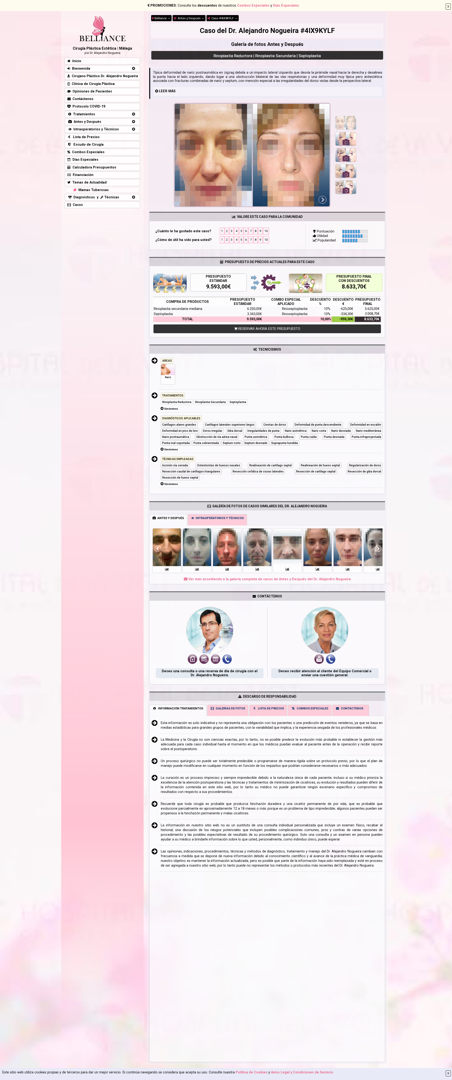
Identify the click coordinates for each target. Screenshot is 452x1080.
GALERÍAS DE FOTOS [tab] (229, 708)
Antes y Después (188, 18)
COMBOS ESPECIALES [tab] (311, 708)
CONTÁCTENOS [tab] (351, 708)
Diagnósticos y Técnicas (95, 197)
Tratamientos (83, 114)
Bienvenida (80, 69)
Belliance (160, 18)
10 (266, 231)
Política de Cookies (251, 1072)
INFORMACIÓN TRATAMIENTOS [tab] (180, 708)
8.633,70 (352, 287)
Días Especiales (286, 6)
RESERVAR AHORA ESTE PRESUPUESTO (268, 329)
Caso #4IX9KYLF (222, 18)
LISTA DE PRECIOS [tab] (270, 708)
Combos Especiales (253, 6)
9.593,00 (217, 287)
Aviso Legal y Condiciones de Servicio (302, 1072)
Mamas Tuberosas (93, 190)
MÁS (172, 91)
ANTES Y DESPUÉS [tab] (170, 518)
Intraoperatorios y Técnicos (95, 129)
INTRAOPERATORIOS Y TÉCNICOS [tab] (219, 518)
